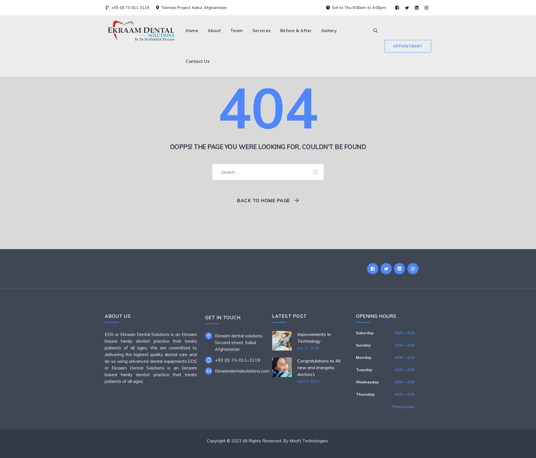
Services (261, 30)
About (214, 30)
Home (192, 30)
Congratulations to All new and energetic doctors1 (318, 367)
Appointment (408, 46)
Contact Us (198, 61)
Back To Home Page (263, 200)
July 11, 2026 (308, 348)
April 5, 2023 (308, 381)
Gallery (329, 30)
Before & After (296, 30)
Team (236, 30)
